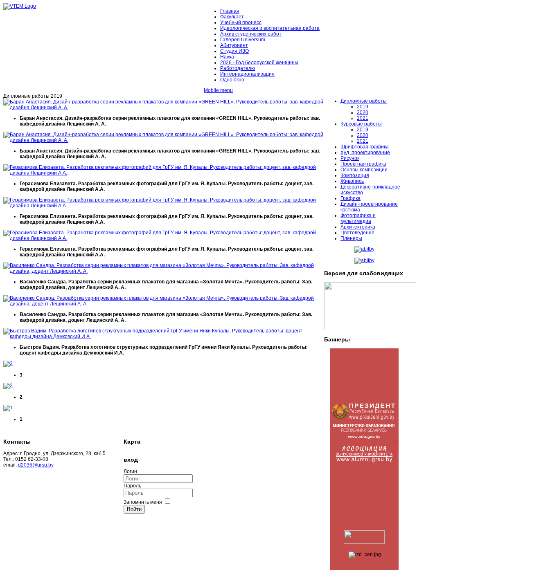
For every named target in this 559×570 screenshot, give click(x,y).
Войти (134, 509)
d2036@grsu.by (36, 465)
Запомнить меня (143, 502)
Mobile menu (218, 90)
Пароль (132, 486)
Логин (130, 471)
